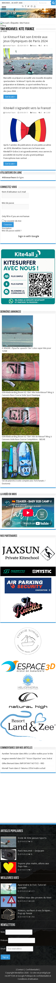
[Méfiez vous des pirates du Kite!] (8, 901)
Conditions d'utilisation (28, 979)
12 (31, 841)
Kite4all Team (10, 46)
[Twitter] (28, 6)
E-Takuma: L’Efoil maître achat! (32, 768)
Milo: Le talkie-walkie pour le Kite (38, 753)
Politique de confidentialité (37, 976)
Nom (3, 932)
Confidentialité (32, 969)
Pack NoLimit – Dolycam (31, 850)
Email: (3, 948)
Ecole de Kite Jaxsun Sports (32, 838)
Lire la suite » (10, 97)
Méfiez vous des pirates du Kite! (34, 897)
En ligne (13, 177)
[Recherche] (53, 2)
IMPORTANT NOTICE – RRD (32, 763)
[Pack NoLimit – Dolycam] (8, 854)
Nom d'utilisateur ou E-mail (14, 192)
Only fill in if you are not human (15, 216)
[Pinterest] (31, 6)
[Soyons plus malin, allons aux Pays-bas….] (8, 867)
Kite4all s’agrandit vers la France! (27, 108)
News (34, 46)
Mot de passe (8, 203)
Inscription (7, 228)
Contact (20, 969)
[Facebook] (25, 6)
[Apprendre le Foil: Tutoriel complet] (8, 888)
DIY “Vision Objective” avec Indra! (37, 758)
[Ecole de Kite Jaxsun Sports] (8, 842)
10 (31, 854)
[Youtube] (34, 6)
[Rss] (23, 6)
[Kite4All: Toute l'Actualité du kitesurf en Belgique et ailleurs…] (28, 13)
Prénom (4, 940)
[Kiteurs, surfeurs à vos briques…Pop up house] (8, 914)
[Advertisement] (28, 800)
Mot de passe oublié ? (11, 230)
